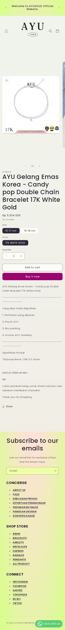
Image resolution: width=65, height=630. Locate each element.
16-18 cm (29, 230)
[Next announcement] (59, 7)
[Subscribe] (55, 471)
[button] (6, 31)
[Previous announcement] (5, 7)
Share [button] (9, 406)
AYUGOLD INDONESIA (24, 623)
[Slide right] (39, 166)
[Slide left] (25, 166)
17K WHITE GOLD (15, 242)
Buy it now (33, 276)
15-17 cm (11, 230)
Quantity (6, 249)
